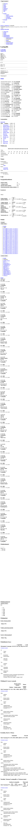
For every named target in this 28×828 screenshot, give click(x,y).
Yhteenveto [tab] (5, 31)
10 (4, 609)
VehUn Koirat (6, 128)
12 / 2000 (10, 253)
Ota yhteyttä (8, 18)
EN (4, 22)
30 (4, 612)
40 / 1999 (10, 228)
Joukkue (2, 29)
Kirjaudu (5, 19)
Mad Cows (5, 143)
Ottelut (4, 6)
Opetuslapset (6, 125)
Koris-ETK (5, 141)
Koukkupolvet (6, 129)
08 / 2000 (10, 248)
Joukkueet (5, 8)
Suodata (2, 222)
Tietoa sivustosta (9, 16)
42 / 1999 (10, 231)
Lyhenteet (8, 17)
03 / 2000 (10, 243)
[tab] (14, 287)
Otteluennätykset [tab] (9, 37)
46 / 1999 (10, 234)
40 (4, 614)
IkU (4, 140)
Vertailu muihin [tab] (9, 43)
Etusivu (2, 25)
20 (4, 611)
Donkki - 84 (5, 137)
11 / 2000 (10, 252)
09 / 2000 (10, 249)
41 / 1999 (10, 230)
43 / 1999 (10, 232)
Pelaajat (5, 9)
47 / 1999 (10, 236)
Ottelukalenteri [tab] (6, 35)
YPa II (4, 138)
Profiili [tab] (4, 32)
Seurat (4, 7)
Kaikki (4, 226)
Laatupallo (5, 135)
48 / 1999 (10, 237)
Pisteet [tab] (7, 40)
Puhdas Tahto (6, 132)
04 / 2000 (10, 244)
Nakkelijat (5, 131)
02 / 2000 (10, 242)
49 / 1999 (10, 238)
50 (4, 615)
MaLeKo (5, 134)
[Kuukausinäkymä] (1, 550)
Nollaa (2, 277)
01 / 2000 (10, 241)
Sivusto (4, 13)
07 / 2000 (10, 247)
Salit (4, 11)
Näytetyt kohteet (4, 603)
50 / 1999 (10, 239)
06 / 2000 (10, 246)
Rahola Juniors (6, 126)
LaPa (4, 165)
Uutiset (7, 14)
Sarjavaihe (6, 29)
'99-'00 (13, 198)
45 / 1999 (10, 233)
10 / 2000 (10, 250)
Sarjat (4, 4)
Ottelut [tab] (4, 34)
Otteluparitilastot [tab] (9, 42)
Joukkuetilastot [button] (6, 36)
